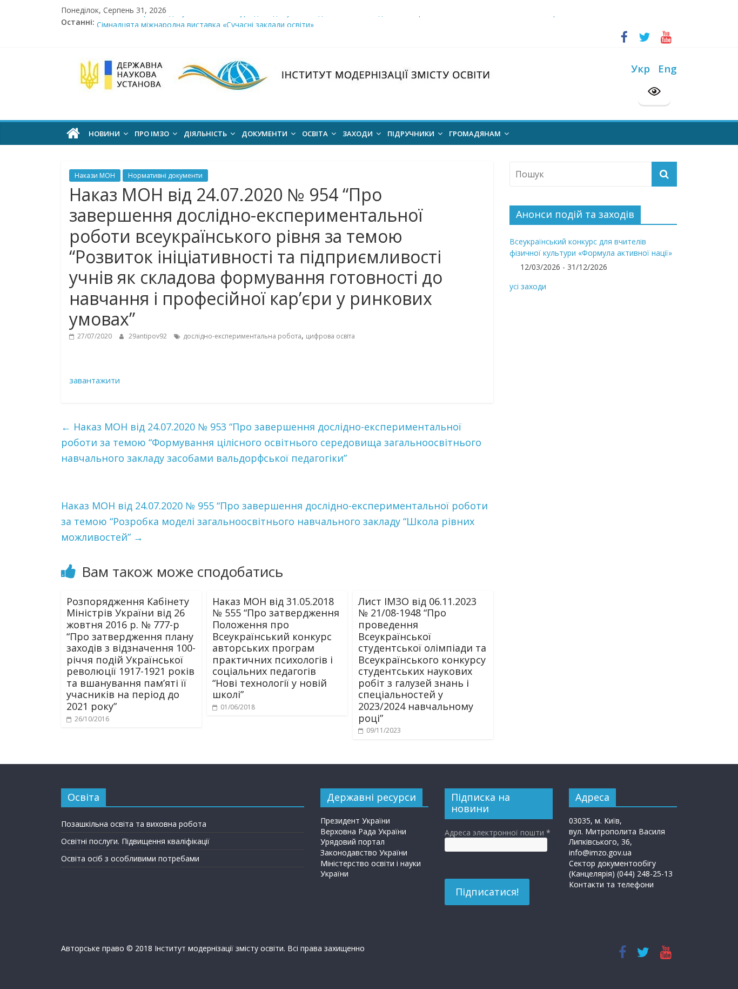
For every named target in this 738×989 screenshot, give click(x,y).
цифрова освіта (330, 336)
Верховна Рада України (363, 831)
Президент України (355, 820)
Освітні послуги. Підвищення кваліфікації (135, 841)
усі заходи (527, 286)
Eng (667, 68)
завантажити (94, 380)
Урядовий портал (352, 842)
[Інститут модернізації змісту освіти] (73, 133)
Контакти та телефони (611, 884)
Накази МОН (95, 175)
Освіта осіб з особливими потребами (130, 858)
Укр (640, 68)
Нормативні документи (165, 175)
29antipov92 (149, 336)
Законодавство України (363, 852)
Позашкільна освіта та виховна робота (133, 824)
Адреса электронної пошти (498, 832)
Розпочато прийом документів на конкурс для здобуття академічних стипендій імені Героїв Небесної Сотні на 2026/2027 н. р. (328, 20)
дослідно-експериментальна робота (242, 336)
